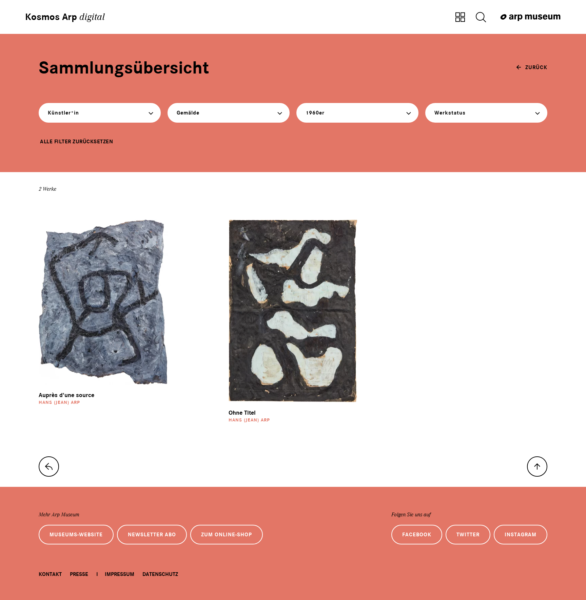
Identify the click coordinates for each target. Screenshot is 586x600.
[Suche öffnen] (481, 17)
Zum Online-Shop (226, 535)
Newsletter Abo (152, 535)
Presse (79, 574)
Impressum (119, 574)
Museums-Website (76, 535)
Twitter (468, 535)
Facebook (416, 535)
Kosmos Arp (65, 17)
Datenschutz (160, 574)
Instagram (520, 535)
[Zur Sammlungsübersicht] (460, 17)
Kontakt (50, 574)
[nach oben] (537, 466)
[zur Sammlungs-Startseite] (49, 466)
